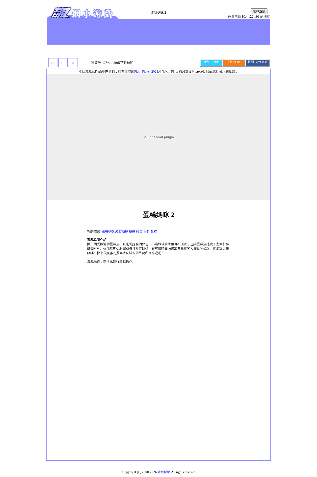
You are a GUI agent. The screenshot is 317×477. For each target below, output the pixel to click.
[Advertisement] (138, 31)
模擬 (132, 231)
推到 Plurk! (234, 62)
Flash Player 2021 (146, 71)
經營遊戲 (121, 231)
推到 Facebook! (257, 62)
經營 (139, 231)
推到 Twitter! (211, 62)
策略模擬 (108, 231)
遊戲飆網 (164, 472)
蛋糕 (154, 231)
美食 (146, 231)
